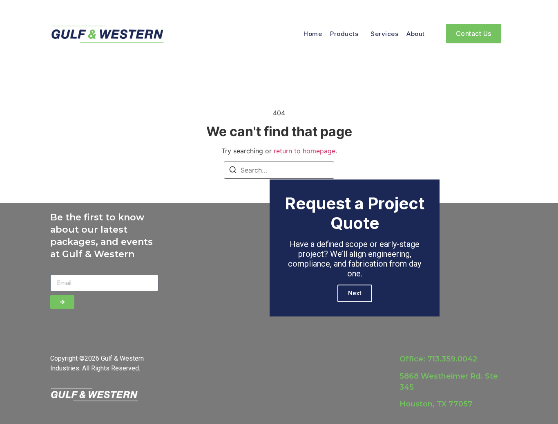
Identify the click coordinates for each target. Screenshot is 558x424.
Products (344, 34)
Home (313, 34)
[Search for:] (279, 170)
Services (384, 34)
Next (355, 293)
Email (58, 271)
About (415, 34)
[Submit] (62, 302)
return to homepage (304, 151)
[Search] (232, 170)
